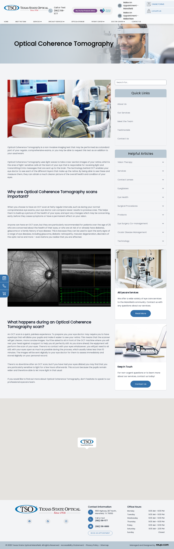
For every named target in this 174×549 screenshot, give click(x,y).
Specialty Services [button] (56, 22)
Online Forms (158, 4)
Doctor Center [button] (117, 22)
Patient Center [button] (97, 22)
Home (6, 22)
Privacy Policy (92, 545)
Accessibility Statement (72, 545)
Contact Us (136, 22)
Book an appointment (100, 533)
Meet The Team (20, 22)
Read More (140, 313)
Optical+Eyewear (77, 22)
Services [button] (36, 22)
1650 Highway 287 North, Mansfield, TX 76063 (105, 512)
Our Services (123, 112)
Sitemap (105, 545)
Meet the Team (125, 121)
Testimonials (123, 130)
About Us (121, 104)
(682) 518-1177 (101, 519)
